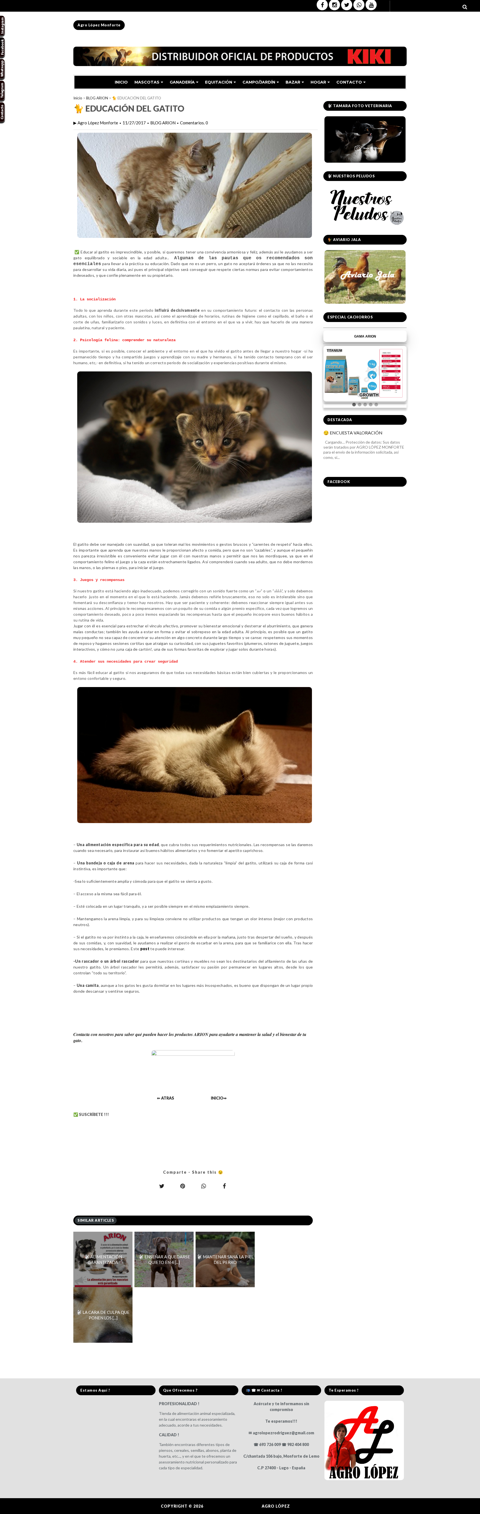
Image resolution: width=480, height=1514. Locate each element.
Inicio (77, 98)
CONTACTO (349, 82)
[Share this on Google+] (183, 1186)
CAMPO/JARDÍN (258, 82)
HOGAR (318, 82)
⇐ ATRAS (165, 1098)
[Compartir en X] (162, 1186)
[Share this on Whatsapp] (203, 1186)
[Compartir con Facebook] (224, 1186)
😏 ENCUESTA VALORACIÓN (352, 432)
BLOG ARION (97, 98)
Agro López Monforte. (233, 1506)
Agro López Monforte (99, 25)
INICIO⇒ (219, 1098)
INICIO (121, 82)
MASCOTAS (146, 82)
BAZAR (293, 82)
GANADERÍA (182, 82)
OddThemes (305, 1506)
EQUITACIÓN (218, 82)
